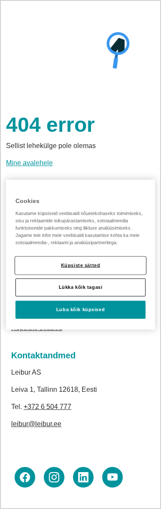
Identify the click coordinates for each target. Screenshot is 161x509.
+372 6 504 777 (47, 406)
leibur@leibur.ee (36, 423)
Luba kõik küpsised (80, 309)
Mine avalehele (29, 163)
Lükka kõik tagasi (81, 286)
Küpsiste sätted (80, 265)
